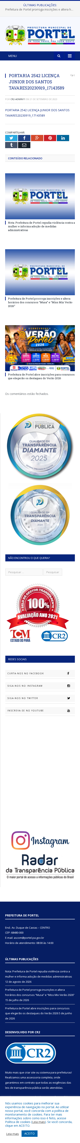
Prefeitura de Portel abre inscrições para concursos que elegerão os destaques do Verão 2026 (41, 376)
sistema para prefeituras (55, 1072)
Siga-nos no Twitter (22, 698)
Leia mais (38, 1122)
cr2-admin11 (17, 99)
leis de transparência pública (23, 1088)
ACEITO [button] (29, 1133)
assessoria (33, 1077)
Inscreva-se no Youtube (25, 710)
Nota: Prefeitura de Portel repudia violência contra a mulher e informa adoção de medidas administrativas (41, 226)
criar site (30, 1072)
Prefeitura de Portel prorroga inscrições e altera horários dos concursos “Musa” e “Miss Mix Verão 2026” (41, 9)
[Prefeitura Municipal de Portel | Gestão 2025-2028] (40, 34)
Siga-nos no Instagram (25, 685)
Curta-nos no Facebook (25, 673)
